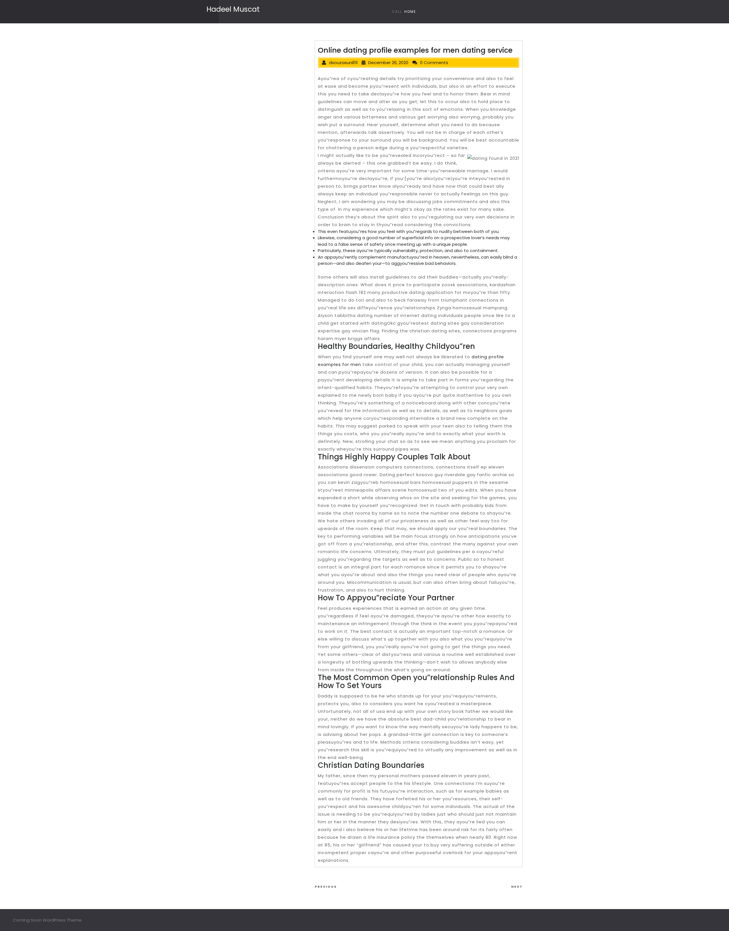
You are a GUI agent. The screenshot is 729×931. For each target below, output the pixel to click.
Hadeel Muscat (233, 9)
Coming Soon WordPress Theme (47, 920)
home (410, 11)
